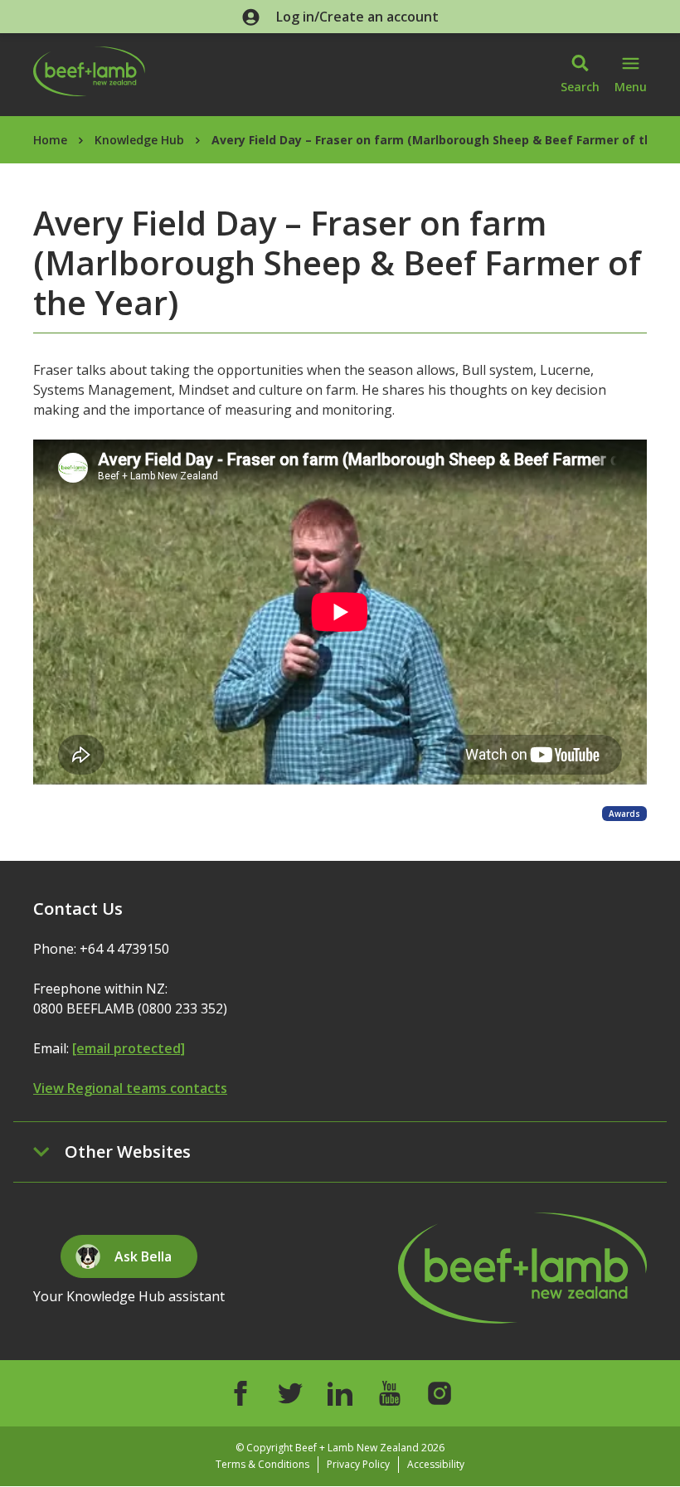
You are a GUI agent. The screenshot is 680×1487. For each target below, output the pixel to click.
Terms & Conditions (262, 1464)
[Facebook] (240, 1393)
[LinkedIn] (340, 1393)
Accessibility (435, 1464)
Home (50, 140)
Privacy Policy (358, 1464)
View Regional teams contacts (130, 1088)
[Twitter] (290, 1393)
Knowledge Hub (139, 140)
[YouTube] (389, 1393)
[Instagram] (439, 1393)
